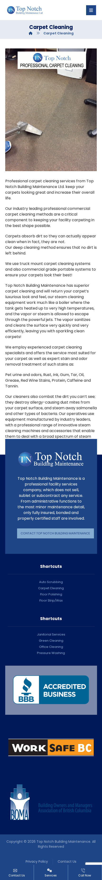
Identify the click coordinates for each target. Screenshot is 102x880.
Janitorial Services (51, 634)
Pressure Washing (51, 653)
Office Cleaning (51, 647)
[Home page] (30, 33)
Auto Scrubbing (51, 582)
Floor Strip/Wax (51, 600)
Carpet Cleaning (51, 588)
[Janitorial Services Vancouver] (24, 10)
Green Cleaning (51, 640)
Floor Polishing (51, 594)
